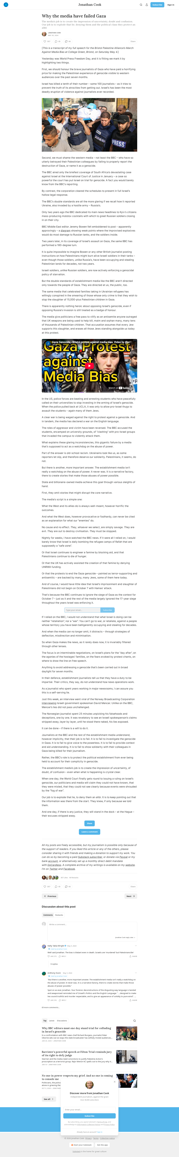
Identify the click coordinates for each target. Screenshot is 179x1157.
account (53, 861)
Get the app (102, 1145)
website (130, 865)
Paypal (124, 857)
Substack (76, 1151)
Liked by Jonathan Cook (59, 949)
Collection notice (107, 1138)
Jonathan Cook (54, 33)
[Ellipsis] (136, 946)
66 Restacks (73, 877)
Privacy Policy (109, 1124)
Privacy (88, 1138)
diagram (65, 230)
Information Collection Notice (88, 1124)
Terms (96, 1138)
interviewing (49, 703)
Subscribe (157, 4)
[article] (89, 1036)
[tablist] (53, 915)
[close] (115, 1082)
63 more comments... (51, 1007)
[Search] (141, 4)
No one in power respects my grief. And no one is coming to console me (77, 1077)
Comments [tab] (48, 915)
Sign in (170, 4)
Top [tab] (44, 1021)
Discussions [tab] (62, 1021)
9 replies (54, 964)
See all (47, 1099)
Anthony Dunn (54, 973)
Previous (52, 896)
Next (129, 896)
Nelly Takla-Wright (56, 945)
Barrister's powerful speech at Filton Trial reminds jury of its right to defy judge (77, 1053)
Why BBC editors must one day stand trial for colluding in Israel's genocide (76, 1030)
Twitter (53, 868)
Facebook (69, 868)
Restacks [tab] (59, 915)
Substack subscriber (90, 857)
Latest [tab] (51, 1021)
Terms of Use (102, 1122)
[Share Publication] (146, 4)
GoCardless (54, 865)
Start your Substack (83, 1145)
